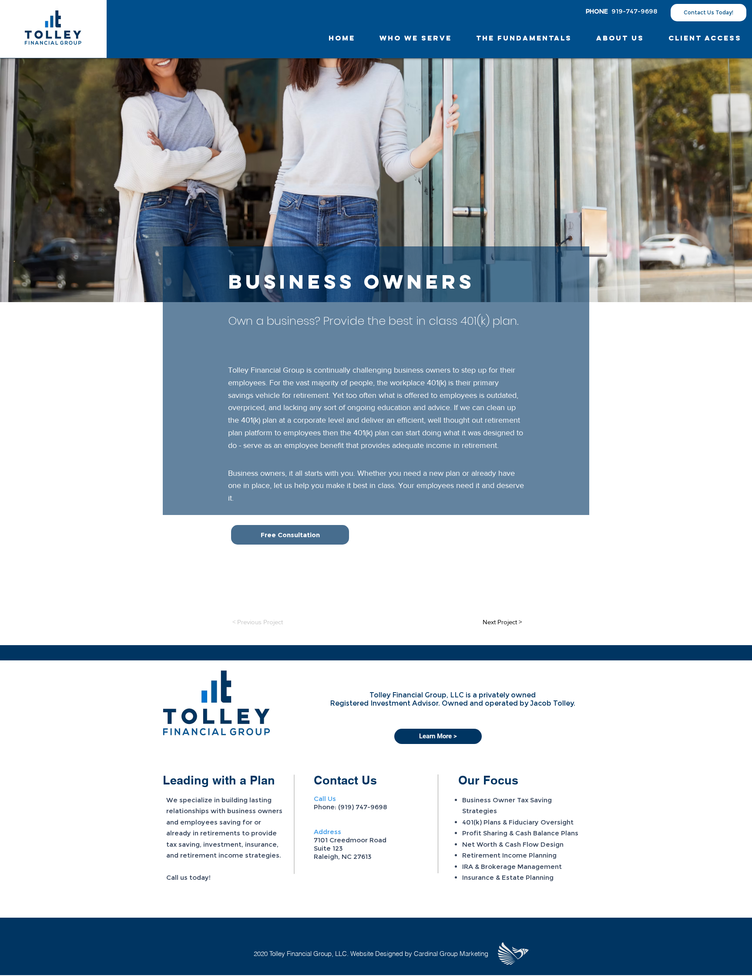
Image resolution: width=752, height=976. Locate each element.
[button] (620, 37)
